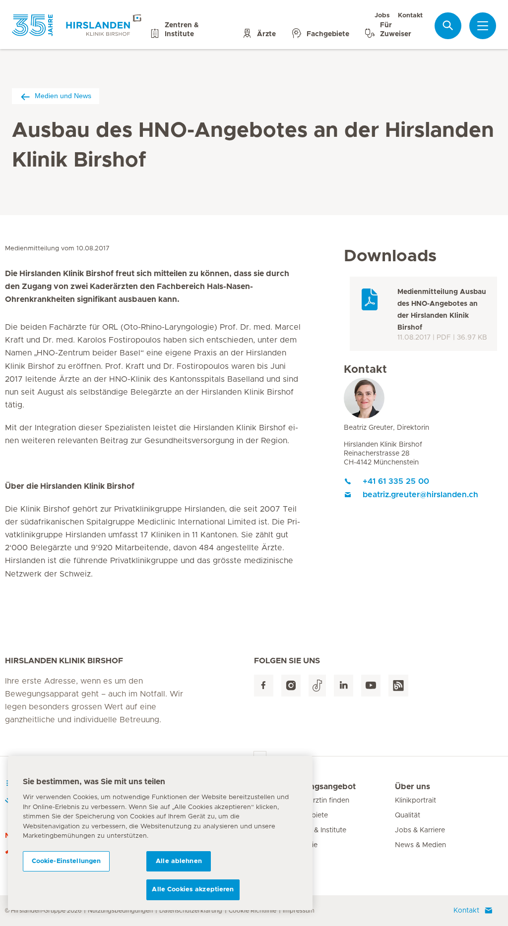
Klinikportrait (415, 800)
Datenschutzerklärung (190, 911)
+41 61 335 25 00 (396, 481)
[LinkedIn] (343, 686)
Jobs (382, 15)
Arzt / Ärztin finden (318, 800)
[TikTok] (317, 686)
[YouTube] (371, 686)
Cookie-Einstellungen (66, 861)
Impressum (299, 911)
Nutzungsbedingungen (120, 911)
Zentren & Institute (316, 830)
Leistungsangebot (321, 787)
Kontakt (410, 15)
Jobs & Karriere (420, 830)
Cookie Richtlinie (252, 911)
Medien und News (63, 96)
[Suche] (448, 25)
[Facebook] (263, 686)
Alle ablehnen (179, 861)
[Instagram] (291, 686)
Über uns (412, 787)
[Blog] (398, 686)
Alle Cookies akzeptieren (193, 889)
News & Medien (420, 845)
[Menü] (482, 25)
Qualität (407, 815)
